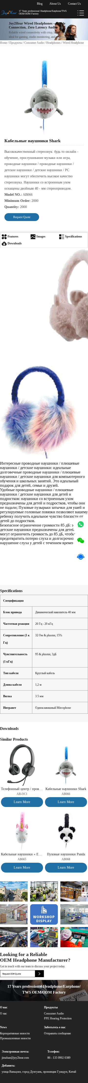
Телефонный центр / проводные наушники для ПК (22, 789)
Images (40, 236)
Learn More (22, 802)
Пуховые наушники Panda (66, 854)
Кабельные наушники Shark (65, 789)
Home (3, 42)
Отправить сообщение (57, 1033)
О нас (3, 1013)
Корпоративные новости (15, 1033)
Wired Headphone (73, 42)
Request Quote (21, 217)
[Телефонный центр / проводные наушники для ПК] (22, 745)
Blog (40, 3)
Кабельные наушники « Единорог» (22, 854)
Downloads (14, 243)
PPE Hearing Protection (58, 1018)
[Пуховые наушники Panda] (66, 811)
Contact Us (74, 3)
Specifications (73, 236)
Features (12, 236)
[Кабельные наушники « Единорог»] (22, 811)
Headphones (53, 42)
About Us (55, 3)
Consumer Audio (34, 42)
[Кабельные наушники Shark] (66, 745)
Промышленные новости (15, 1038)
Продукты (15, 42)
